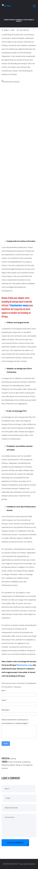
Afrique (10, 762)
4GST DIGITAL (24, 30)
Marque (19, 765)
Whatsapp (6, 710)
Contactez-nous (19, 305)
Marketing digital (8, 765)
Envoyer (6, 743)
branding (12, 759)
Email (4, 700)
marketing (26, 762)
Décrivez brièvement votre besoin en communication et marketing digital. (15, 721)
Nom (4, 691)
